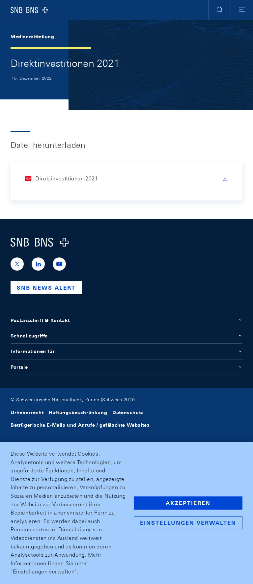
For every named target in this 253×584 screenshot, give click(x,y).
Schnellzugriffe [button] (29, 336)
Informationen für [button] (33, 351)
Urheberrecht (27, 412)
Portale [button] (19, 367)
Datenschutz (127, 412)
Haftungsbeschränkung (78, 412)
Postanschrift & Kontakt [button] (40, 320)
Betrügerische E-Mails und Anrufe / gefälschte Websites (80, 425)
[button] (220, 10)
